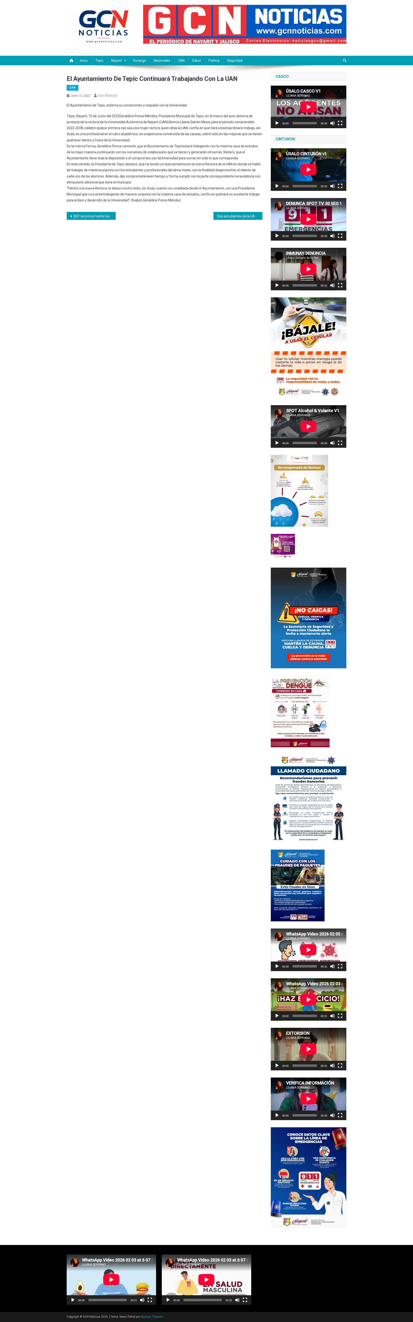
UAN (181, 60)
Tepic (99, 60)
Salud (196, 60)
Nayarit (116, 60)
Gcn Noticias (108, 95)
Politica (213, 60)
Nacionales (162, 60)
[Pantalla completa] (340, 123)
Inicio (84, 60)
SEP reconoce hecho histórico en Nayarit (94, 216)
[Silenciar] (332, 123)
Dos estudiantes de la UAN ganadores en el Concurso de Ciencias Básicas (239, 216)
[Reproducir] (277, 123)
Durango (139, 60)
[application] (308, 107)
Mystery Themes (152, 1316)
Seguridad (235, 60)
